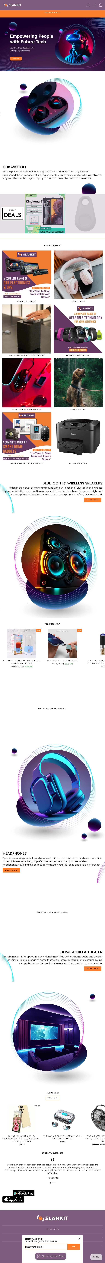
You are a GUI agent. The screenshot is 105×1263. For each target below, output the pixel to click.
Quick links (52, 1229)
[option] (52, 14)
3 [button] (55, 1183)
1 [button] (50, 1183)
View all (52, 1098)
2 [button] (53, 1183)
